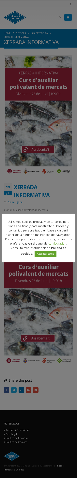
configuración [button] (57, 243)
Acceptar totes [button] (45, 253)
